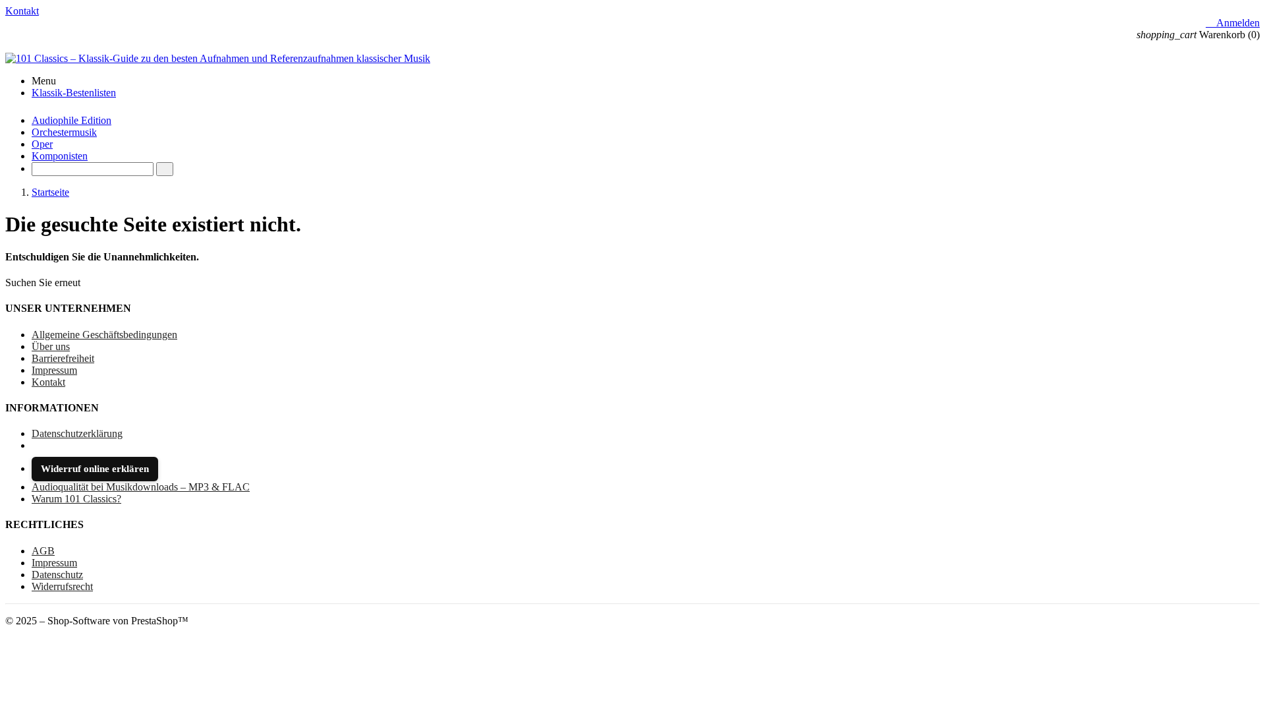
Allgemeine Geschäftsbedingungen (104, 334)
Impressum (54, 370)
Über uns (51, 346)
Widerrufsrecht (62, 586)
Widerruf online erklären (95, 468)
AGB (43, 550)
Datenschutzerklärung (77, 433)
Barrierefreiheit (63, 358)
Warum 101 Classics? (76, 498)
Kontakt (22, 10)
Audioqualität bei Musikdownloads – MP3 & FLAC (141, 486)
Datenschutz (57, 574)
